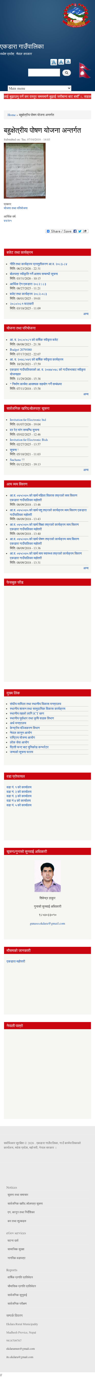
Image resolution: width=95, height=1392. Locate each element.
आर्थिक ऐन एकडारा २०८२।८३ (28, 284)
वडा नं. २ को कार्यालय (19, 792)
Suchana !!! (17, 460)
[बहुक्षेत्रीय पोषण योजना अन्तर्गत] (25, 171)
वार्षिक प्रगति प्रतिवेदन (20, 1277)
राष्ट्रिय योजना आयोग (22, 737)
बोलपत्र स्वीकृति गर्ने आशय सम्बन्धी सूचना (34, 274)
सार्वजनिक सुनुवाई (17, 1295)
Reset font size (61, 62)
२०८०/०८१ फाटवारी (22, 304)
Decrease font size (68, 61)
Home (12, 114)
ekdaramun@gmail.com (20, 1348)
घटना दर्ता (13, 1240)
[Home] (77, 14)
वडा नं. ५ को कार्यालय (19, 805)
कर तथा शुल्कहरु (17, 1221)
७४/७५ (8, 220)
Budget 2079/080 (21, 349)
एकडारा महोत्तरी (16, 961)
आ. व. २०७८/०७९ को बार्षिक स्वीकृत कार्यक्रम (36, 359)
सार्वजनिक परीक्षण (17, 1303)
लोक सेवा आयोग (19, 742)
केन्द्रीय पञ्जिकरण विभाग (25, 728)
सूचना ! (14, 450)
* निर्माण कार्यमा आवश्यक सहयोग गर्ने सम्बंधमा (36, 384)
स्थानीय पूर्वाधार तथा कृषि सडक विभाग (32, 718)
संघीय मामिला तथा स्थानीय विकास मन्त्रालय (35, 704)
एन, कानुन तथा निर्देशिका (21, 1212)
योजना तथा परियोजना (16, 208)
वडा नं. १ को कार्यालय (19, 787)
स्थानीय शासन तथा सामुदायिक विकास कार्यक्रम (37, 709)
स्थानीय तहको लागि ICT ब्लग (27, 713)
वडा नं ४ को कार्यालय (19, 800)
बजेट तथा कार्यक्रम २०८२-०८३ (28, 294)
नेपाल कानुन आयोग (21, 733)
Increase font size (53, 62)
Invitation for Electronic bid (28, 420)
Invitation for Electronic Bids (29, 440)
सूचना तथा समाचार (18, 1194)
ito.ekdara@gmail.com (19, 1357)
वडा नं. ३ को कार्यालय (19, 796)
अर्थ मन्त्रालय (18, 723)
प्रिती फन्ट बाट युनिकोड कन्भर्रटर (29, 747)
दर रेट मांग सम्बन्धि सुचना (24, 430)
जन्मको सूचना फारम (21, 752)
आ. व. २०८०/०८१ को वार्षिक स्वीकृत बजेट (34, 340)
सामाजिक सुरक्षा (16, 1249)
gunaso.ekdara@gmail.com (47, 923)
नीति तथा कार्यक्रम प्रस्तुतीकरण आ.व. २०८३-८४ (38, 264)
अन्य (85, 314)
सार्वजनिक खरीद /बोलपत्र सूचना (25, 1203)
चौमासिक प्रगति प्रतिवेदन (22, 1286)
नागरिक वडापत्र (16, 1258)
